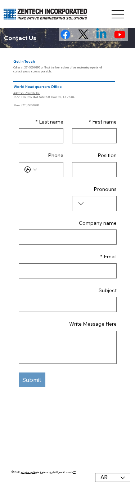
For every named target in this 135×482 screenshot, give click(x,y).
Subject (108, 290)
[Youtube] (119, 34)
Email (108, 256)
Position (107, 155)
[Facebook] (65, 34)
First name (103, 122)
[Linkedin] (101, 34)
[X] (83, 34)
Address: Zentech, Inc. (26, 93)
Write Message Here (93, 324)
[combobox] (94, 203)
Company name (98, 223)
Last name (49, 122)
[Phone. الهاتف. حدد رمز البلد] (30, 169)
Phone (55, 155)
